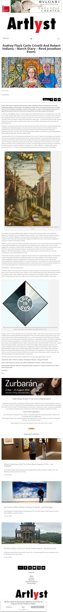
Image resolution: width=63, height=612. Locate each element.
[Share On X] (55, 99)
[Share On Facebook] (51, 99)
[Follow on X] (30, 568)
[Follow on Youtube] (34, 568)
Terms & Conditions (31, 582)
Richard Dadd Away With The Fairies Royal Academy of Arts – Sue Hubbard (28, 465)
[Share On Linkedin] (59, 99)
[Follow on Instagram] (39, 568)
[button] (58, 38)
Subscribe (6, 38)
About (31, 576)
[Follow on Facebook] (25, 568)
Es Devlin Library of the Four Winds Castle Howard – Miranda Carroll (30, 548)
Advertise (31, 580)
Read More (4, 370)
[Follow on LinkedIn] (43, 568)
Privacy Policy (31, 583)
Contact (31, 578)
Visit (3, 373)
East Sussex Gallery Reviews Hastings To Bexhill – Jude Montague (28, 507)
